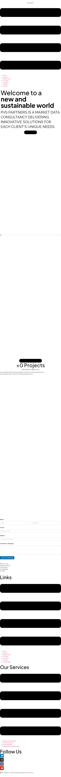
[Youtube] (2, 768)
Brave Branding (29, 772)
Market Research (7, 744)
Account (5, 86)
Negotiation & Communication (11, 746)
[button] (30, 39)
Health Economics (8, 743)
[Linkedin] (2, 756)
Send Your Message (7, 558)
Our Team (5, 80)
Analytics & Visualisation (9, 741)
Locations (5, 82)
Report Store (6, 79)
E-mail (2, 527)
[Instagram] (2, 760)
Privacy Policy (7, 662)
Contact (5, 84)
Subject (2, 535)
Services (5, 77)
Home (4, 75)
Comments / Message (7, 543)
